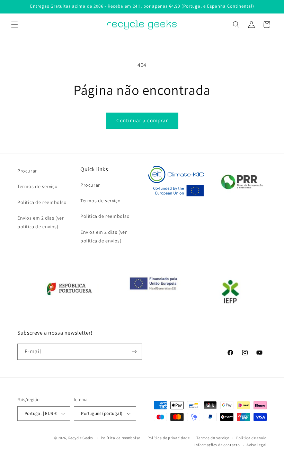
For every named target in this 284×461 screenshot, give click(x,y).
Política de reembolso (42, 202)
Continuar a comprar (142, 120)
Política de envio (251, 437)
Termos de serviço (37, 186)
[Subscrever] (134, 352)
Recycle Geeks (80, 437)
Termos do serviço (212, 437)
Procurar (27, 171)
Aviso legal (257, 444)
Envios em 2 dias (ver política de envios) (40, 222)
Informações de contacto (217, 444)
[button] (14, 24)
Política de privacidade (169, 437)
